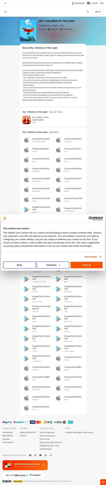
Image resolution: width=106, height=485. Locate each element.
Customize (51, 265)
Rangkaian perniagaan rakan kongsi (79, 432)
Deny (19, 265)
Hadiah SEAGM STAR (28, 432)
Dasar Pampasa (46, 449)
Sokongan (6, 439)
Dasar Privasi (45, 439)
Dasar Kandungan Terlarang (51, 442)
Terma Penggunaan (47, 432)
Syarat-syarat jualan (47, 436)
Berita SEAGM (7, 436)
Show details (91, 257)
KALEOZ (23, 436)
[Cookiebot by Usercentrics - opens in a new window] (91, 218)
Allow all (86, 265)
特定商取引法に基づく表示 (49, 445)
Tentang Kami (7, 432)
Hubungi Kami (8, 442)
